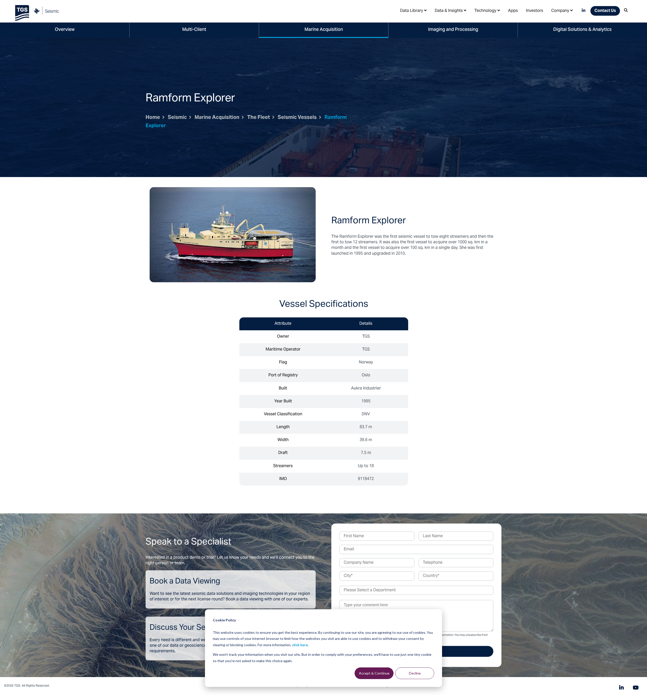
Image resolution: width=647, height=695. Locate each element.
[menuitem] (413, 11)
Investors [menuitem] (534, 11)
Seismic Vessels (297, 117)
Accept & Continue (374, 673)
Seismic (177, 117)
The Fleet (258, 117)
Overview (65, 30)
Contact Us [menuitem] (605, 11)
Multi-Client (194, 30)
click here (300, 645)
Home (153, 117)
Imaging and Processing (453, 30)
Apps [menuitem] (513, 11)
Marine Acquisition (324, 30)
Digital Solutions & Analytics (582, 30)
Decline (415, 673)
